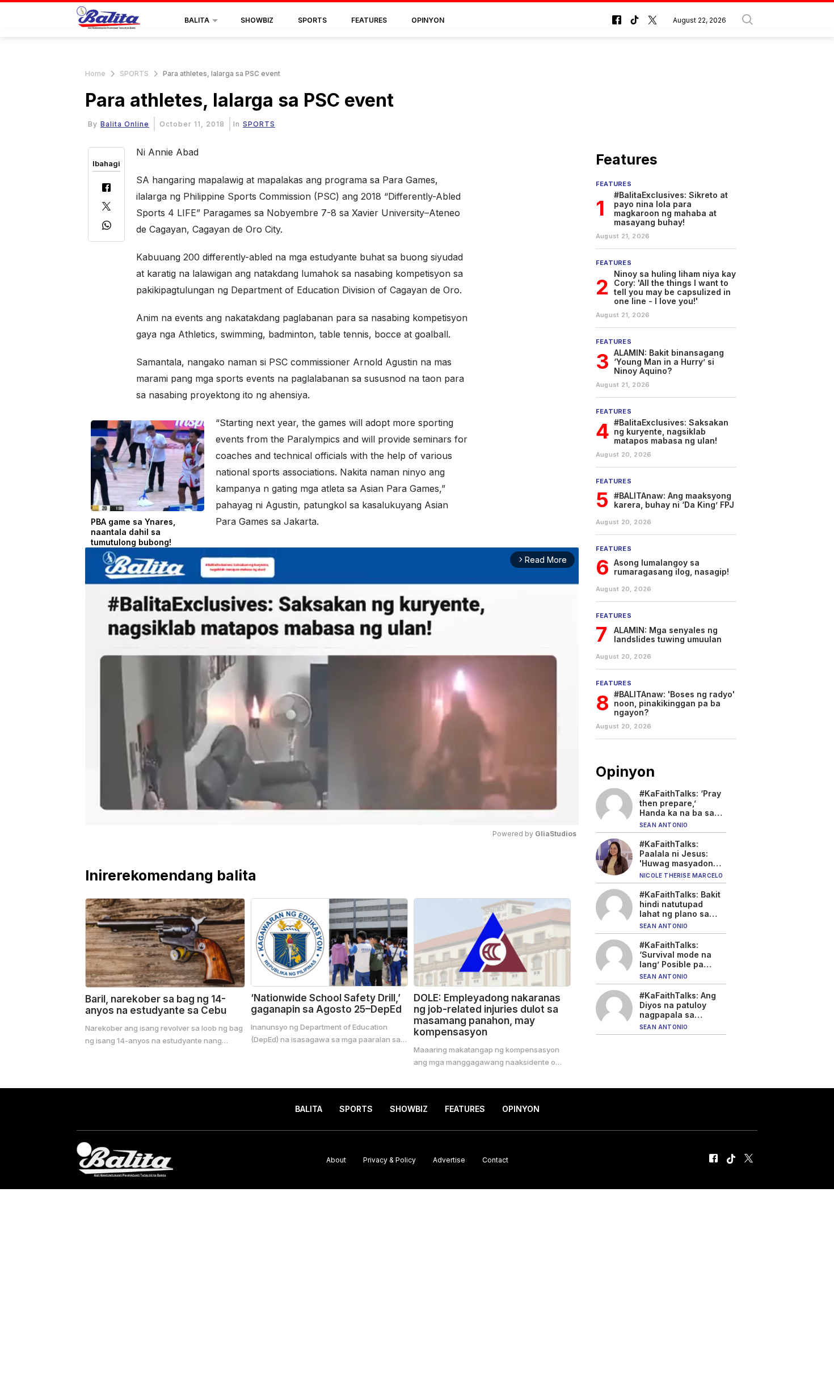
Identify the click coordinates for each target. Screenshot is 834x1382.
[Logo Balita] (108, 20)
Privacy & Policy (389, 1159)
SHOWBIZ (257, 20)
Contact (495, 1159)
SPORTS (312, 20)
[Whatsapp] (106, 226)
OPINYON (427, 20)
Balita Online (124, 124)
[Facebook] (106, 188)
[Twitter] (106, 207)
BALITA (196, 20)
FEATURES (369, 20)
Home (95, 73)
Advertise (449, 1159)
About (336, 1159)
